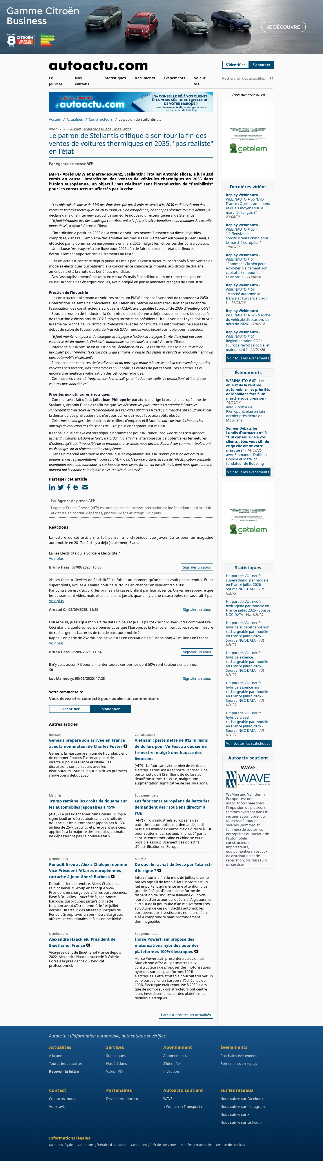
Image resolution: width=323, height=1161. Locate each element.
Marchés (55, 795)
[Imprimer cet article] (76, 487)
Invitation (171, 1071)
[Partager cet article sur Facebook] (68, 487)
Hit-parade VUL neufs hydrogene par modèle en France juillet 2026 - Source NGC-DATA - (248, 608)
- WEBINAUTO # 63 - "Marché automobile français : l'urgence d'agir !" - (247, 294)
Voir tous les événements (248, 358)
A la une (55, 1055)
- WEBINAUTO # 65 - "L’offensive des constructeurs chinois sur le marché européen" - (247, 236)
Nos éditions (82, 80)
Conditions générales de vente (153, 1145)
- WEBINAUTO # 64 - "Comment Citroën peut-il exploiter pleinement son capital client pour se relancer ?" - (247, 266)
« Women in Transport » (183, 1106)
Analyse (140, 859)
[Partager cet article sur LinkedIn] (52, 487)
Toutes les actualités (66, 1063)
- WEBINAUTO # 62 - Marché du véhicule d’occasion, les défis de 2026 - (248, 317)
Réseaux (55, 734)
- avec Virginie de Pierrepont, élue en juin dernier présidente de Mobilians (248, 400)
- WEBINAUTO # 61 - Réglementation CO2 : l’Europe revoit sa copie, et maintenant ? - (248, 341)
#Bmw (75, 129)
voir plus (154, 513)
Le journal (55, 80)
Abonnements (175, 1055)
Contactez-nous (62, 1098)
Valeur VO (199, 80)
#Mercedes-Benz (97, 129)
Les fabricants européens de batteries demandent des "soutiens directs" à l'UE (172, 807)
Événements (174, 77)
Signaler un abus (197, 567)
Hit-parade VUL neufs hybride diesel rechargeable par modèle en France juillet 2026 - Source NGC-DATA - (247, 724)
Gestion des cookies (230, 1145)
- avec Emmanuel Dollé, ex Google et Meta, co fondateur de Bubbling (247, 446)
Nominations (58, 859)
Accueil (55, 119)
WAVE (167, 1098)
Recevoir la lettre (64, 1071)
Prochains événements (239, 1055)
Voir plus (56, 558)
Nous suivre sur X (234, 1114)
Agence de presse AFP (76, 500)
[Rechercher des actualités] (272, 78)
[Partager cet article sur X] (61, 487)
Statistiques (115, 77)
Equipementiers (146, 795)
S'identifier (235, 64)
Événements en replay (238, 1063)
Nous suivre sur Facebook (241, 1098)
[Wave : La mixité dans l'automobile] (248, 779)
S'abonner (261, 64)
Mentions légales (61, 1145)
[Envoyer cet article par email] (85, 487)
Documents (145, 77)
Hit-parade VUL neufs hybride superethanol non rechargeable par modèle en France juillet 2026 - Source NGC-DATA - (247, 633)
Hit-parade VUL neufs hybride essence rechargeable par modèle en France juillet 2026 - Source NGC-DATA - (247, 663)
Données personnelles (196, 1145)
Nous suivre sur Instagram (242, 1106)
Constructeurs (101, 119)
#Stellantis (122, 129)
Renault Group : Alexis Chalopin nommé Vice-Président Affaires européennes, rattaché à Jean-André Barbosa (88, 870)
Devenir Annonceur (122, 1098)
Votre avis (57, 1106)
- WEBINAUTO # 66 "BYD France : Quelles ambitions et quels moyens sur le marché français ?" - (248, 205)
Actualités (75, 119)
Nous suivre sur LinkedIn (241, 1122)
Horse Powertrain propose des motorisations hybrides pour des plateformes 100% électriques (167, 945)
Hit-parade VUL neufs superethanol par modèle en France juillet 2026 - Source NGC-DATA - (247, 584)
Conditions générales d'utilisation (102, 1145)
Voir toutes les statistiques (248, 743)
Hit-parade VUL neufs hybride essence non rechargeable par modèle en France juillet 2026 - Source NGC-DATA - (247, 693)
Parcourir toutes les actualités (186, 1014)
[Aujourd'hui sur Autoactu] (131, 65)
